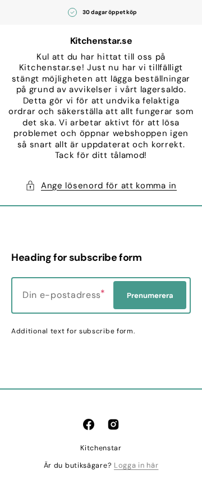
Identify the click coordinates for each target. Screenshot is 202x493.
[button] (101, 186)
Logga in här (136, 465)
